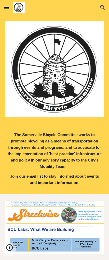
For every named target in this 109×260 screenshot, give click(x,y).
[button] (6, 7)
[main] (54, 158)
